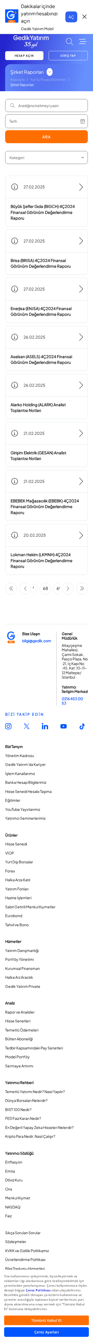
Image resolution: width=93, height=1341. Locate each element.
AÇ (71, 16)
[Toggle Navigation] (83, 41)
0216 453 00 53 (72, 701)
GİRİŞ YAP (68, 55)
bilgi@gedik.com (36, 640)
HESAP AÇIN (24, 55)
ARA (46, 136)
